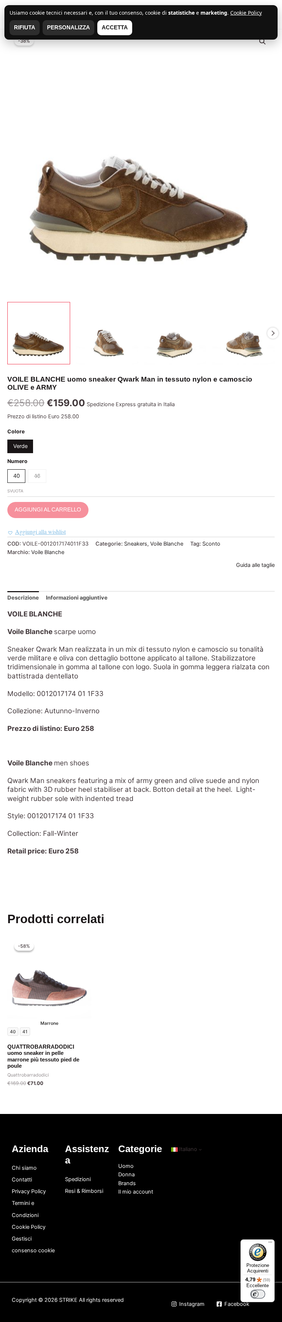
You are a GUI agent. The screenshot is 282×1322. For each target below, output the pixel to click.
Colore (16, 431)
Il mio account (135, 1191)
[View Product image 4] (243, 333)
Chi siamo (24, 1168)
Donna (126, 1174)
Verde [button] (20, 446)
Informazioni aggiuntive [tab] (77, 597)
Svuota (15, 491)
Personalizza (68, 27)
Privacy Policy (29, 1191)
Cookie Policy (29, 1227)
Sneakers (135, 543)
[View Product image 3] (175, 333)
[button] (262, 41)
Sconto (211, 543)
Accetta (115, 27)
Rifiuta (24, 27)
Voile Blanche (166, 543)
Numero (17, 461)
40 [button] (16, 476)
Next (272, 333)
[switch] (257, 1294)
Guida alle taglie (255, 565)
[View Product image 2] (107, 333)
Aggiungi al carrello (48, 510)
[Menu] (270, 1243)
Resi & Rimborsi (84, 1191)
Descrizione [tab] (23, 597)
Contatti (22, 1179)
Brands (127, 1183)
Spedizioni (78, 1179)
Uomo (126, 1166)
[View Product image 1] (38, 333)
